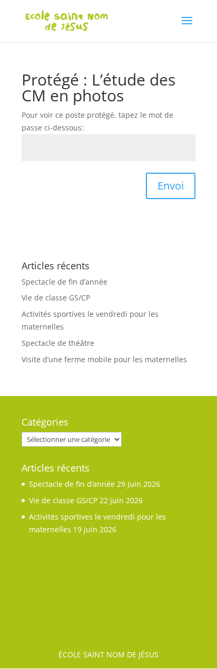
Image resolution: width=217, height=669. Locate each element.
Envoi (170, 185)
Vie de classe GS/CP (56, 298)
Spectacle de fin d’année (64, 282)
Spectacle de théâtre (58, 343)
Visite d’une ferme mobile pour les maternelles (104, 359)
